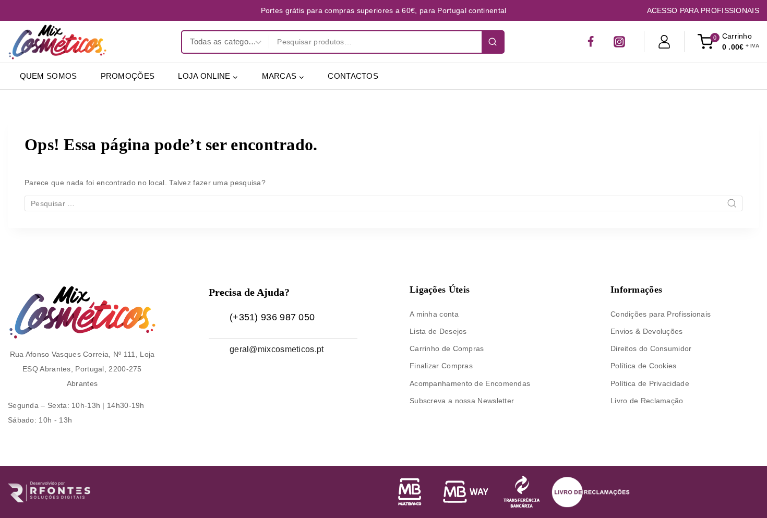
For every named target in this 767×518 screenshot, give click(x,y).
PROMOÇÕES (128, 75)
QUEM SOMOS (48, 75)
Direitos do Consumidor (651, 348)
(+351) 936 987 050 (272, 317)
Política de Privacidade (649, 383)
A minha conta (434, 314)
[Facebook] (590, 41)
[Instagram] (619, 41)
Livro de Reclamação (647, 400)
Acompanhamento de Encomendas (470, 383)
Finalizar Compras (441, 366)
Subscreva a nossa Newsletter (462, 400)
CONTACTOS (353, 75)
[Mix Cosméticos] (57, 41)
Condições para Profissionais (660, 314)
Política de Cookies (643, 366)
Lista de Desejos (438, 331)
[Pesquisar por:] (383, 203)
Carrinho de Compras (447, 348)
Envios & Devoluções (646, 331)
